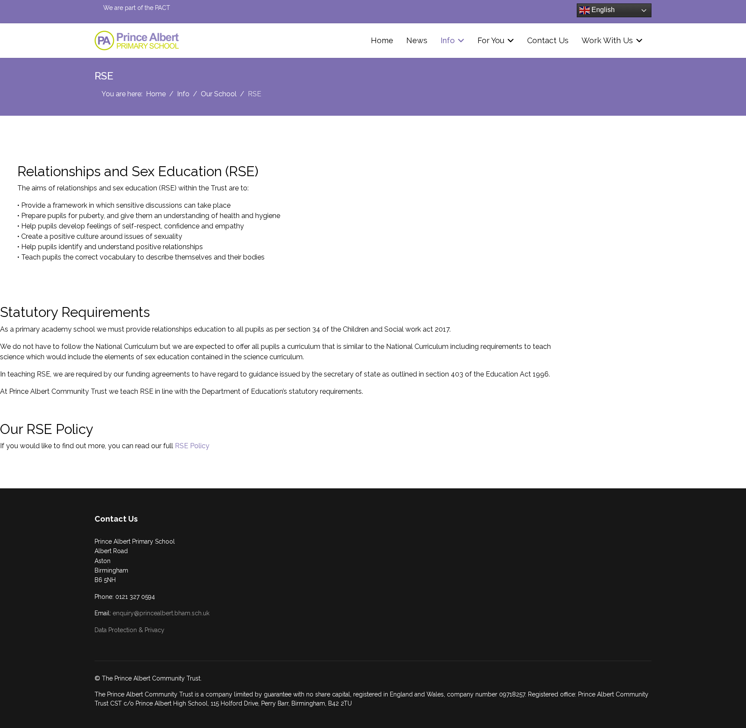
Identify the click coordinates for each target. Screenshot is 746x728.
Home (382, 40)
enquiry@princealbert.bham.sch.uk (161, 613)
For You (490, 40)
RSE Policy (192, 446)
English (602, 9)
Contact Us (548, 40)
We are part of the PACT (136, 7)
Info (447, 40)
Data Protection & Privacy (129, 630)
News (416, 40)
